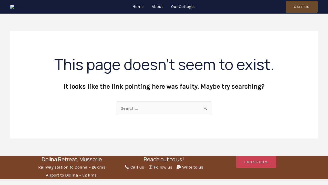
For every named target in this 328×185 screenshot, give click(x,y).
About (157, 6)
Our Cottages (183, 6)
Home (138, 6)
